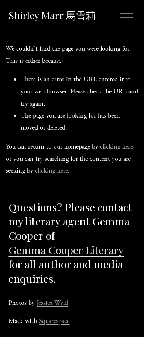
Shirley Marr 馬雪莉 (52, 15)
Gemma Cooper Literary (66, 250)
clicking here (116, 146)
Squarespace (54, 321)
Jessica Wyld (52, 303)
